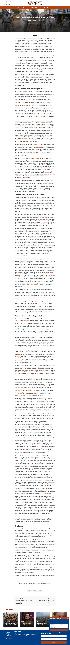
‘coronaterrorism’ (48, 172)
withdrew (38, 216)
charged (35, 152)
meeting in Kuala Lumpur (40, 116)
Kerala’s (35, 303)
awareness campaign (43, 476)
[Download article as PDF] (31, 35)
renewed (52, 222)
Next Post (50, 598)
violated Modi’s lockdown (39, 147)
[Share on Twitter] (36, 35)
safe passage (37, 469)
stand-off (35, 379)
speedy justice (38, 441)
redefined (22, 244)
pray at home (46, 488)
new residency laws (35, 284)
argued (22, 510)
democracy (35, 590)
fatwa (16, 485)
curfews (45, 203)
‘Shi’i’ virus (31, 325)
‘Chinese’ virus (26, 320)
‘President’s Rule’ (44, 219)
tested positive (36, 135)
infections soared (46, 493)
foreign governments (27, 357)
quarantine (34, 328)
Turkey (40, 370)
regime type (23, 38)
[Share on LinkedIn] (38, 35)
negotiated (40, 385)
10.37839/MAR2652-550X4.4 (36, 583)
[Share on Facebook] (34, 35)
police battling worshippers (47, 367)
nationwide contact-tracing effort (27, 138)
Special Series (31, 7)
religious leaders (33, 350)
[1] (25, 118)
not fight (22, 482)
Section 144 (42, 259)
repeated (41, 166)
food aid (25, 449)
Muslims (40, 590)
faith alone (38, 353)
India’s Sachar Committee (39, 93)
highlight (42, 160)
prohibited (40, 127)
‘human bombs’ (26, 166)
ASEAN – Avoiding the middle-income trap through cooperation (26, 623)
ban (25, 465)
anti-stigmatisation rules (34, 158)
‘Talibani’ (25, 177)
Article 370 (37, 236)
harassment (45, 329)
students (17, 100)
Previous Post (20, 598)
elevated (17, 155)
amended (17, 230)
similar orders (22, 490)
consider (35, 487)
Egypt (36, 370)
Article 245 (32, 403)
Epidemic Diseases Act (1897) (29, 122)
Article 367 (37, 230)
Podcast (40, 7)
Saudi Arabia (17, 370)
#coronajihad (23, 171)
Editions (24, 7)
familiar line (23, 350)
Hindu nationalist (24, 105)
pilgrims (19, 460)
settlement (45, 385)
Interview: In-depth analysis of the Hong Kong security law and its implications (24, 602)
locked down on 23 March (20, 139)
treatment (17, 476)
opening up (44, 248)
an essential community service (22, 390)
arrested (50, 258)
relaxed (19, 465)
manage (42, 446)
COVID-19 (30, 590)
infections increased (34, 393)
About (36, 7)
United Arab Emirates (28, 370)
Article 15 (25, 185)
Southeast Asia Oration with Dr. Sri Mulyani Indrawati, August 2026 (10, 623)
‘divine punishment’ (45, 457)
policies (22, 365)
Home (19, 7)
